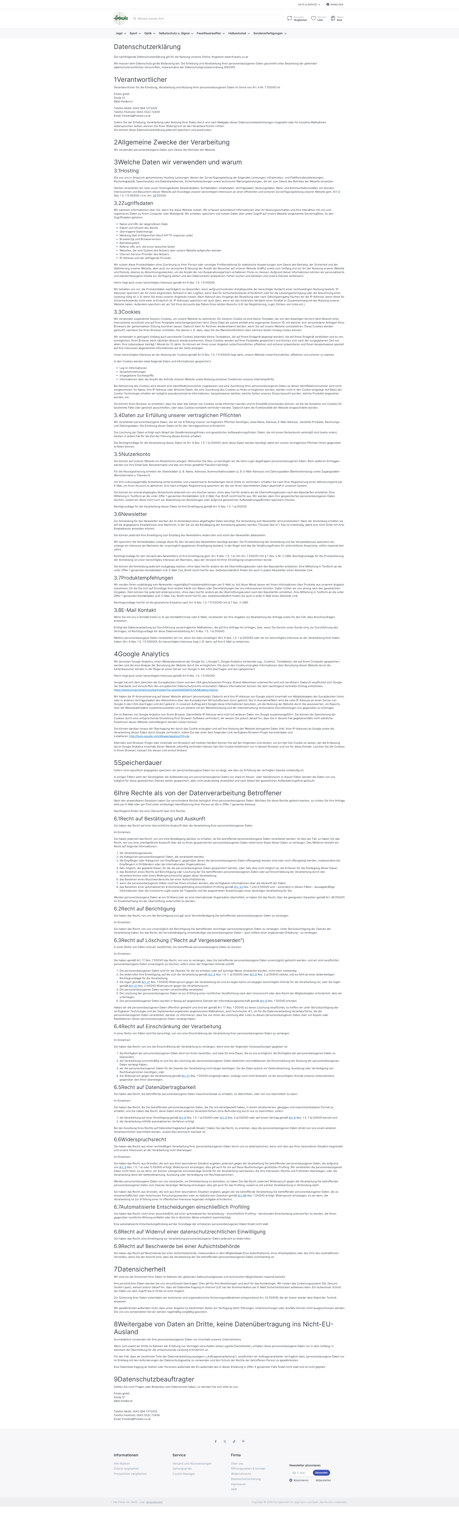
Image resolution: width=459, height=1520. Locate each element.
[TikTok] (234, 1441)
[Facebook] (216, 1441)
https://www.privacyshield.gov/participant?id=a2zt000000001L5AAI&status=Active (166, 690)
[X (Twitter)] (225, 1441)
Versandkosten (154, 1502)
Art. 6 (211, 974)
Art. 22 (238, 887)
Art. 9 (253, 974)
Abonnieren (301, 1480)
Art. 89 (242, 1195)
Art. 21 (146, 982)
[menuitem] (121, 33)
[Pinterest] (243, 1441)
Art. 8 (263, 1001)
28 (154, 195)
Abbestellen (323, 1480)
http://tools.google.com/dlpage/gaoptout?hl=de (159, 736)
